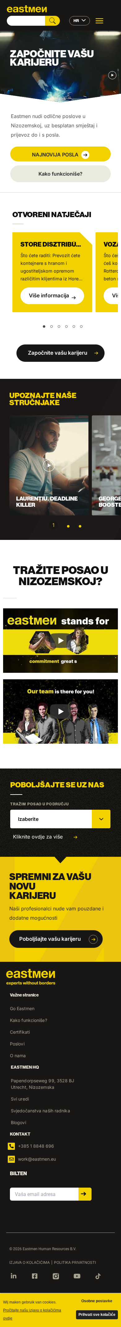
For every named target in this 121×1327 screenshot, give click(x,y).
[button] (60, 154)
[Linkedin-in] (13, 1276)
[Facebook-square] (34, 1276)
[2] (68, 526)
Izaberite (28, 819)
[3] (80, 526)
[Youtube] (76, 1276)
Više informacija (49, 295)
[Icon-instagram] (55, 1276)
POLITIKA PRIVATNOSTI (75, 1262)
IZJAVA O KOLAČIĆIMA (29, 1262)
